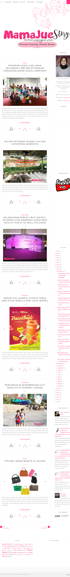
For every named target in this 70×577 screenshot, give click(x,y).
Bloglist (22, 2)
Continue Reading (25, 122)
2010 (57, 401)
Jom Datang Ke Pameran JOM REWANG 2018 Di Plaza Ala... (63, 325)
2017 (57, 269)
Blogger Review (6, 544)
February (60, 383)
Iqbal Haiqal (7, 548)
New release (25, 295)
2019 (57, 264)
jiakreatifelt (21, 574)
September (60, 368)
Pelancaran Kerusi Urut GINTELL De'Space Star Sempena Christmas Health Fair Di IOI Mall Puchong (25, 220)
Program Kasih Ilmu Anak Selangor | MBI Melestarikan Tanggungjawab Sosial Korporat (25, 68)
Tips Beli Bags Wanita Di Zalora (25, 461)
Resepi (14, 552)
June (59, 374)
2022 (57, 258)
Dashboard (8, 2)
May (59, 377)
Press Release (17, 550)
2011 (57, 399)
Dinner (3, 546)
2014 (57, 392)
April (59, 379)
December (60, 271)
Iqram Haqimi (26, 548)
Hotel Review (30, 546)
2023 (57, 255)
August (59, 370)
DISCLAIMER (39, 2)
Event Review (25, 214)
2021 (57, 260)
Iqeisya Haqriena (17, 548)
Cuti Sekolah (25, 382)
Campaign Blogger (18, 544)
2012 (57, 397)
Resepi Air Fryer (23, 552)
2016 (57, 388)
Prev (4, 92)
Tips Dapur (19, 554)
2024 (57, 253)
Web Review (5, 556)
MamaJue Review (6, 550)
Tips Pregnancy (27, 554)
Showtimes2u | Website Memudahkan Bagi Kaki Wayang (63, 341)
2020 (57, 262)
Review (11, 554)
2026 (57, 251)
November (60, 363)
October (60, 365)
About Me (16, 2)
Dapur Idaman (28, 544)
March (59, 381)
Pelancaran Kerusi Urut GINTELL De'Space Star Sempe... (63, 286)
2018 (57, 266)
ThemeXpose (10, 574)
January (59, 386)
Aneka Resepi (31, 2)
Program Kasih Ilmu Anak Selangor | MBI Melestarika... (63, 275)
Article (25, 62)
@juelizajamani (66, 100)
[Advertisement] (25, 55)
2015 (57, 390)
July (59, 372)
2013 (57, 395)
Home (1, 2)
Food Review (21, 546)
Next (46, 92)
